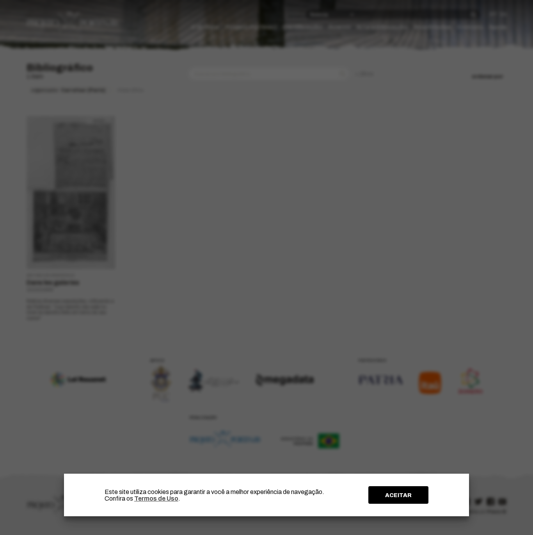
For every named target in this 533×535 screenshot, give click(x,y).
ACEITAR (398, 495)
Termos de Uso (156, 498)
